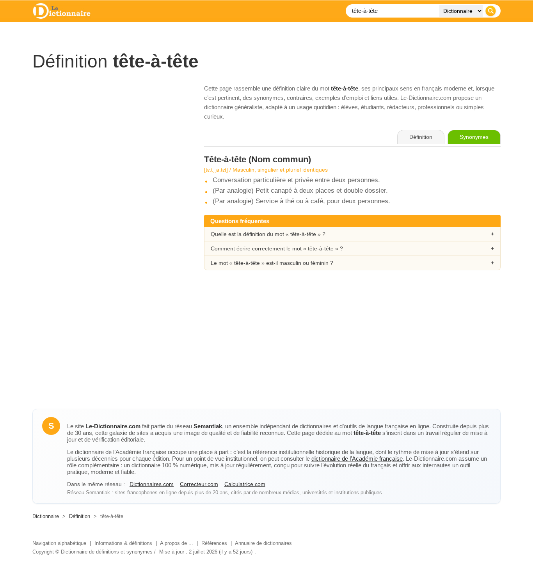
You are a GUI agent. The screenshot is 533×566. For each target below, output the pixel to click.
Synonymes (474, 137)
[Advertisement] (110, 138)
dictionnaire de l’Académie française (357, 458)
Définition (79, 516)
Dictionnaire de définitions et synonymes (107, 552)
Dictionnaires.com (152, 484)
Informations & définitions (123, 543)
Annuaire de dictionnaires (263, 543)
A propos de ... (176, 543)
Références (214, 543)
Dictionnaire (45, 516)
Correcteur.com (199, 484)
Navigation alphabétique (59, 543)
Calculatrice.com (244, 484)
